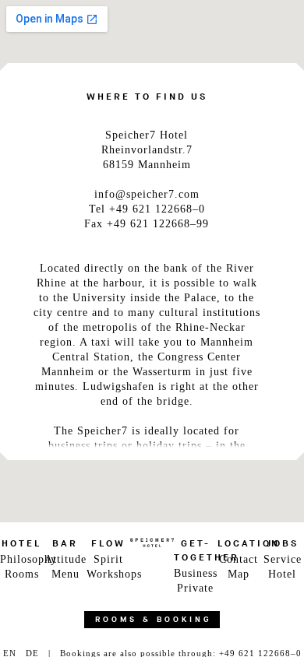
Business (195, 573)
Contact (238, 559)
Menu (65, 574)
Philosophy (22, 559)
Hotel (282, 574)
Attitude (65, 559)
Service (282, 559)
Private (195, 588)
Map (238, 574)
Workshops (108, 574)
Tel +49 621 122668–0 (147, 209)
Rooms (22, 574)
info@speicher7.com (147, 194)
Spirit (108, 559)
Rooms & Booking (153, 619)
